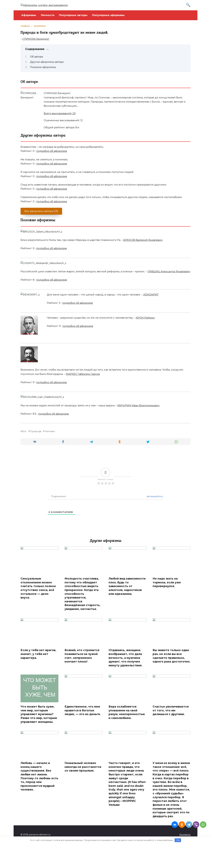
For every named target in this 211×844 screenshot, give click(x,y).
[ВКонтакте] (174, 824)
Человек (50, 431)
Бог (24, 431)
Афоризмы (28, 15)
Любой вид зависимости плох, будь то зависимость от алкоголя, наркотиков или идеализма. (127, 586)
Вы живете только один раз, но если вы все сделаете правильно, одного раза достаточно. (171, 655)
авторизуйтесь (154, 496)
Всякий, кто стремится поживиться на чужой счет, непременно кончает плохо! (82, 655)
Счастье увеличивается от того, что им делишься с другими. (171, 710)
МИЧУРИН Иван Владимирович (138, 405)
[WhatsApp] (203, 824)
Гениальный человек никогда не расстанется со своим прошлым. (83, 766)
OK (177, 840)
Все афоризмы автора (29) (41, 211)
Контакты (184, 834)
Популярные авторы (73, 15)
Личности (47, 15)
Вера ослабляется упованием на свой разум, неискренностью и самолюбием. (127, 712)
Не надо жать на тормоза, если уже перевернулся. (167, 582)
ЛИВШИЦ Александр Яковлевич (169, 271)
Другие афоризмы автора (46, 61)
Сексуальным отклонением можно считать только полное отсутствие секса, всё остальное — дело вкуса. (38, 588)
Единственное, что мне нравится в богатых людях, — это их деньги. (83, 710)
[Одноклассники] (182, 824)
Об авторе (36, 56)
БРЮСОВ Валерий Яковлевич (143, 240)
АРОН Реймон (145, 317)
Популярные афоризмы (108, 15)
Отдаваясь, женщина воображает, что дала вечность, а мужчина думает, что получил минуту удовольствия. (125, 657)
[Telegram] (189, 824)
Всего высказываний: (60, 113)
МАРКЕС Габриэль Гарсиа (83, 374)
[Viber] (196, 824)
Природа (35, 431)
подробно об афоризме (51, 151)
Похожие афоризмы (43, 67)
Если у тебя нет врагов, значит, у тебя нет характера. (38, 653)
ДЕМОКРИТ (150, 294)
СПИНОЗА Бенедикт (35, 38)
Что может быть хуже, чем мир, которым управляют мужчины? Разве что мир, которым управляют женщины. (39, 714)
